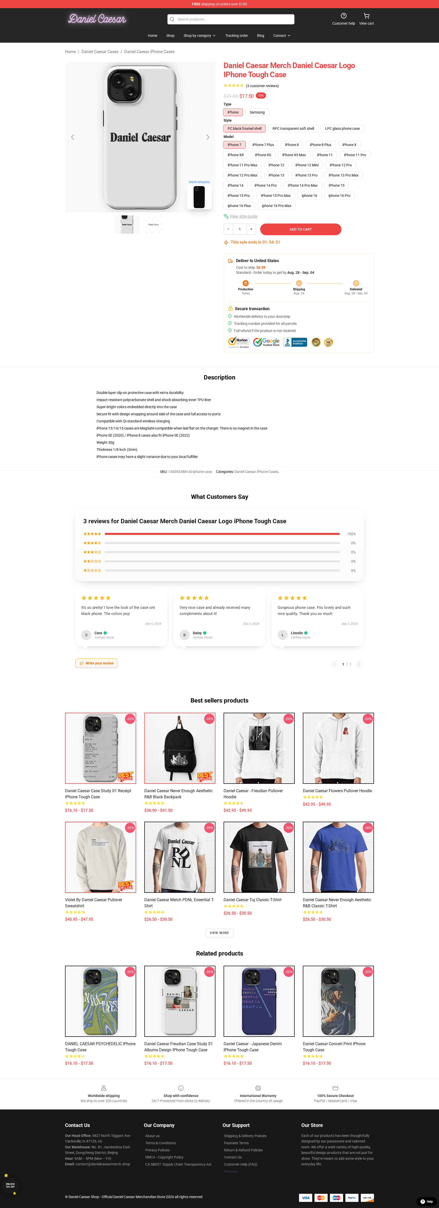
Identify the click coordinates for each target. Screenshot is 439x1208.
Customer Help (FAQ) (240, 1164)
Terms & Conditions (160, 1143)
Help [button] (430, 1201)
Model (229, 137)
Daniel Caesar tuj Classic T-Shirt (252, 899)
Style (228, 120)
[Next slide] (207, 137)
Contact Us (233, 1157)
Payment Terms (236, 1143)
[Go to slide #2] (153, 224)
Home (70, 51)
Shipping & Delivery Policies (245, 1136)
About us (152, 1136)
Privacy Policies (157, 1150)
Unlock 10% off (10, 1185)
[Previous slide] (73, 137)
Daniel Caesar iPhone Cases (149, 51)
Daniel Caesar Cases (100, 51)
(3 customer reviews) (262, 86)
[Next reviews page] (359, 664)
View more (219, 933)
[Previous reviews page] (334, 664)
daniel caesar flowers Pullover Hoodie (337, 790)
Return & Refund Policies (243, 1150)
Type (227, 104)
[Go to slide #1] (127, 224)
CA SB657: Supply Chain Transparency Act (178, 1164)
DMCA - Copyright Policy (164, 1157)
